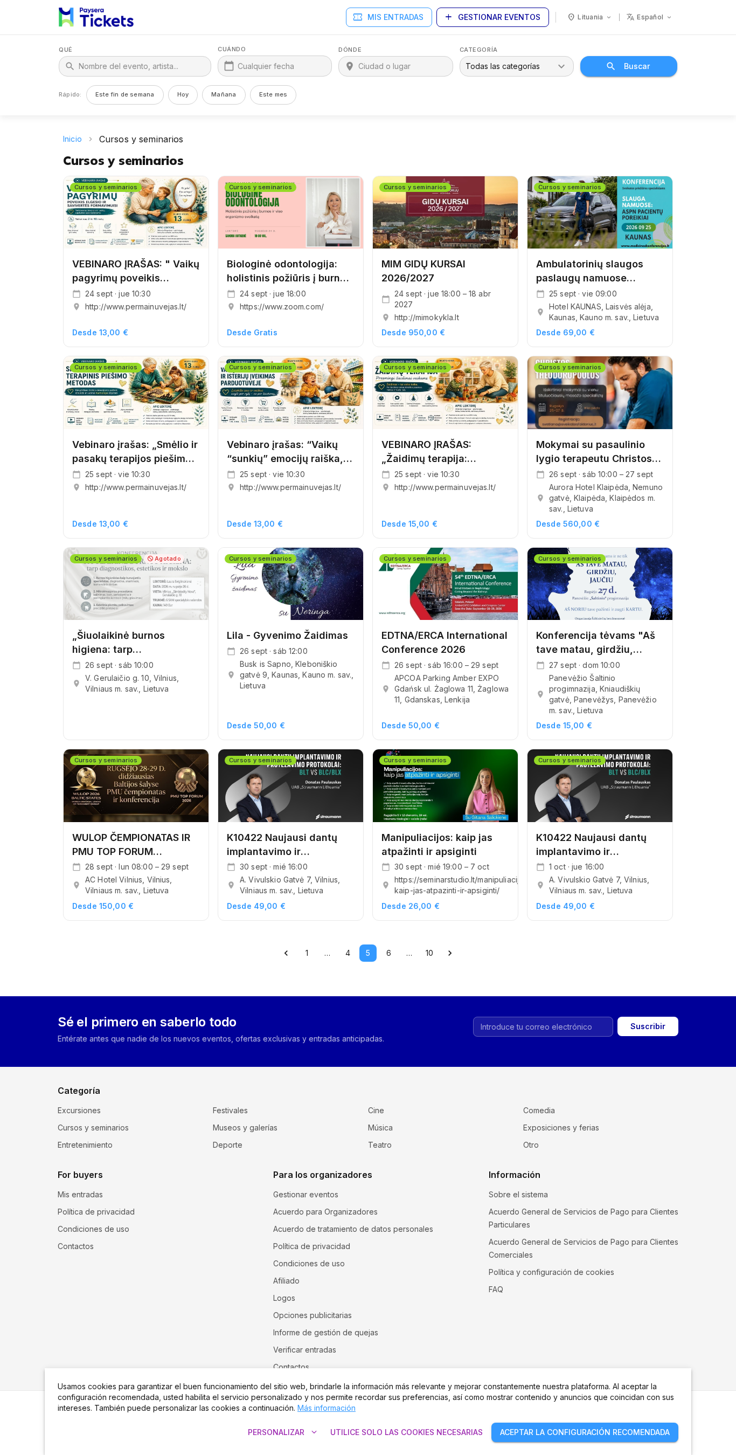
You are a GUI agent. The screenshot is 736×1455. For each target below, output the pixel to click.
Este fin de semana (125, 94)
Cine (376, 1110)
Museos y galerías (245, 1127)
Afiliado (286, 1280)
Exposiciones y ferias (561, 1127)
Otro (531, 1144)
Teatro (380, 1144)
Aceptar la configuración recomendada (585, 1432)
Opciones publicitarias (312, 1315)
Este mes (273, 94)
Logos (284, 1297)
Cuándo (232, 49)
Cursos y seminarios (93, 1127)
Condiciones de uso (93, 1228)
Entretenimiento (85, 1144)
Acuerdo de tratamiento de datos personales (353, 1228)
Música (380, 1127)
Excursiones (79, 1110)
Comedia (539, 1110)
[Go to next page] (450, 953)
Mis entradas (387, 17)
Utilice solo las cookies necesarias (406, 1432)
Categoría (479, 49)
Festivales (230, 1110)
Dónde (350, 49)
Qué (66, 49)
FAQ (496, 1289)
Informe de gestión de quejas (325, 1332)
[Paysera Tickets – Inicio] (96, 17)
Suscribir (647, 1026)
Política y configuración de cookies (551, 1272)
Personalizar (284, 1432)
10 (429, 952)
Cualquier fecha (266, 66)
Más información (326, 1407)
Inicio (72, 138)
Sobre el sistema (518, 1194)
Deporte (227, 1144)
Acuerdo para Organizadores (325, 1211)
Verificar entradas (304, 1349)
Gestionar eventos (491, 17)
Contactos (76, 1246)
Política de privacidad (96, 1211)
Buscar (637, 66)
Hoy (183, 94)
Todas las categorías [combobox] (503, 66)
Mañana (223, 94)
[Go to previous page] (286, 953)
